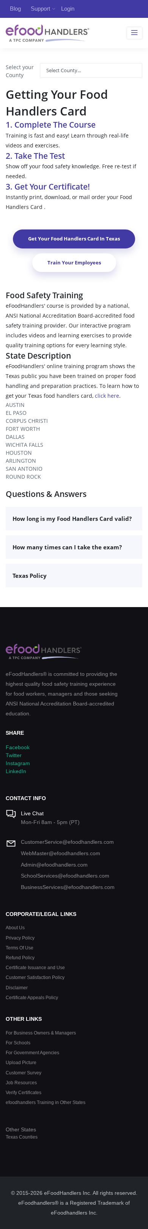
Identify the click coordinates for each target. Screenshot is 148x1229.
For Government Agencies (32, 1052)
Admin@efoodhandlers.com (54, 865)
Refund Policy (20, 957)
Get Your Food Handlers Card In (74, 238)
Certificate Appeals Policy (32, 997)
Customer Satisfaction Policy (35, 977)
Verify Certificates (23, 1092)
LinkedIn (16, 771)
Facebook (18, 747)
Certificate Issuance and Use (35, 967)
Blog (15, 8)
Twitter (14, 755)
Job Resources (21, 1082)
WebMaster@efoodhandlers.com (60, 853)
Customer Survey (23, 1072)
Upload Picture (21, 1062)
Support (40, 8)
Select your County (20, 71)
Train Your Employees (74, 262)
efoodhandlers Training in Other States (45, 1102)
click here (107, 395)
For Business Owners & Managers (41, 1032)
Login (67, 8)
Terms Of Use (19, 947)
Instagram (18, 763)
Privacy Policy (20, 937)
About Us (15, 927)
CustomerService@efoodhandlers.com (67, 842)
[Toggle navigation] (134, 33)
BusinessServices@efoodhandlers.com (68, 887)
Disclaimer (17, 987)
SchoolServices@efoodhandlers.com (65, 876)
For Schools (18, 1042)
